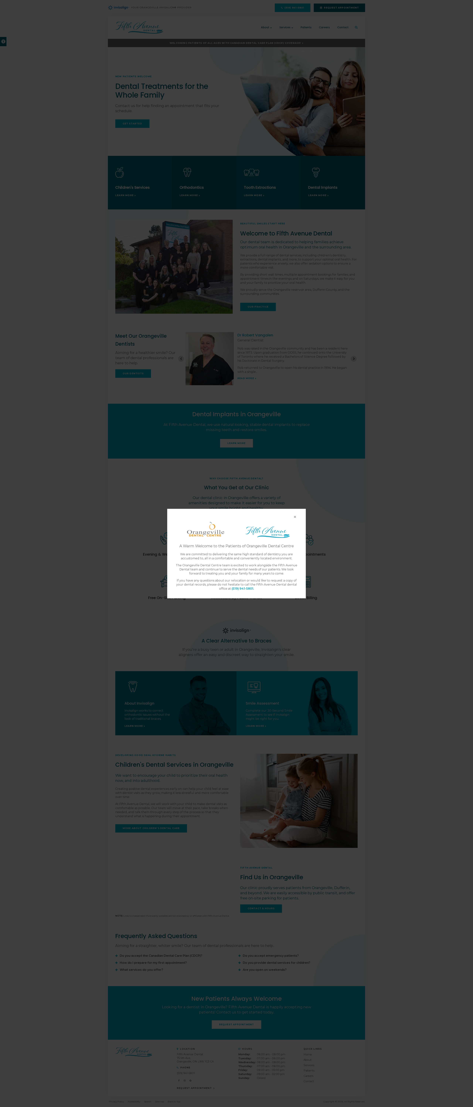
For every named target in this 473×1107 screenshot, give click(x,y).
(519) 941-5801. (243, 588)
